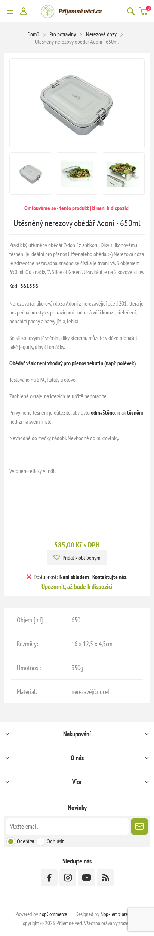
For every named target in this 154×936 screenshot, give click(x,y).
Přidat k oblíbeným (81, 557)
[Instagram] (67, 877)
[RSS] (105, 877)
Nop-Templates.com (120, 914)
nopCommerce (53, 914)
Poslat (139, 826)
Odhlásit (55, 841)
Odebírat (25, 841)
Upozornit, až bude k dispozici (76, 586)
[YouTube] (86, 877)
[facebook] (49, 877)
